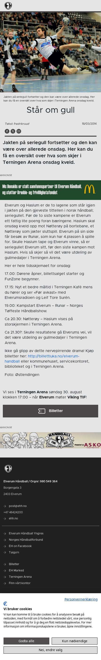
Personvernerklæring (81, 599)
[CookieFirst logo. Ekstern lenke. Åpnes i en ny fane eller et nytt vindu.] (5, 604)
